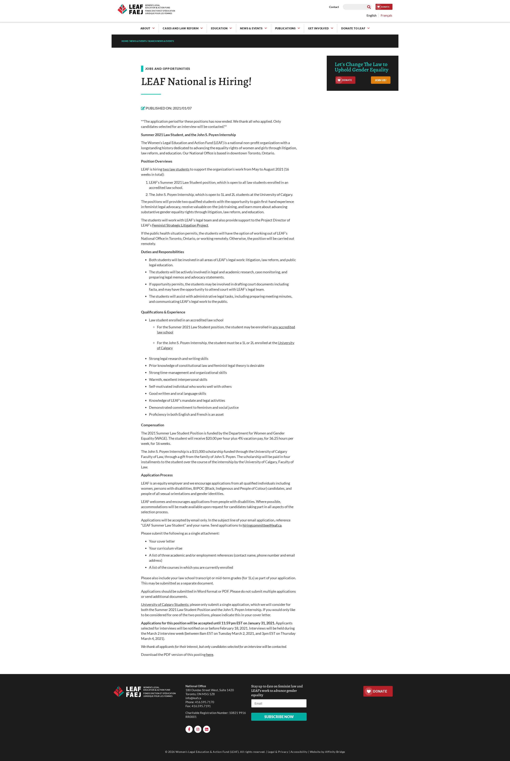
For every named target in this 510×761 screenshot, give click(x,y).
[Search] (369, 7)
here (209, 654)
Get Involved (318, 28)
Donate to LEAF (353, 28)
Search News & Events (161, 41)
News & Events (251, 28)
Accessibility (299, 751)
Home (125, 41)
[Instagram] (197, 729)
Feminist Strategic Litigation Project (180, 225)
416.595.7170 (204, 702)
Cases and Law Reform (180, 28)
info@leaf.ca (193, 698)
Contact (334, 7)
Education (219, 28)
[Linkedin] (206, 729)
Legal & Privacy (278, 751)
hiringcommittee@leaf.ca (262, 525)
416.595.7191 (201, 706)
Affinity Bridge (335, 751)
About (145, 28)
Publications (285, 28)
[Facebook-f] (189, 729)
